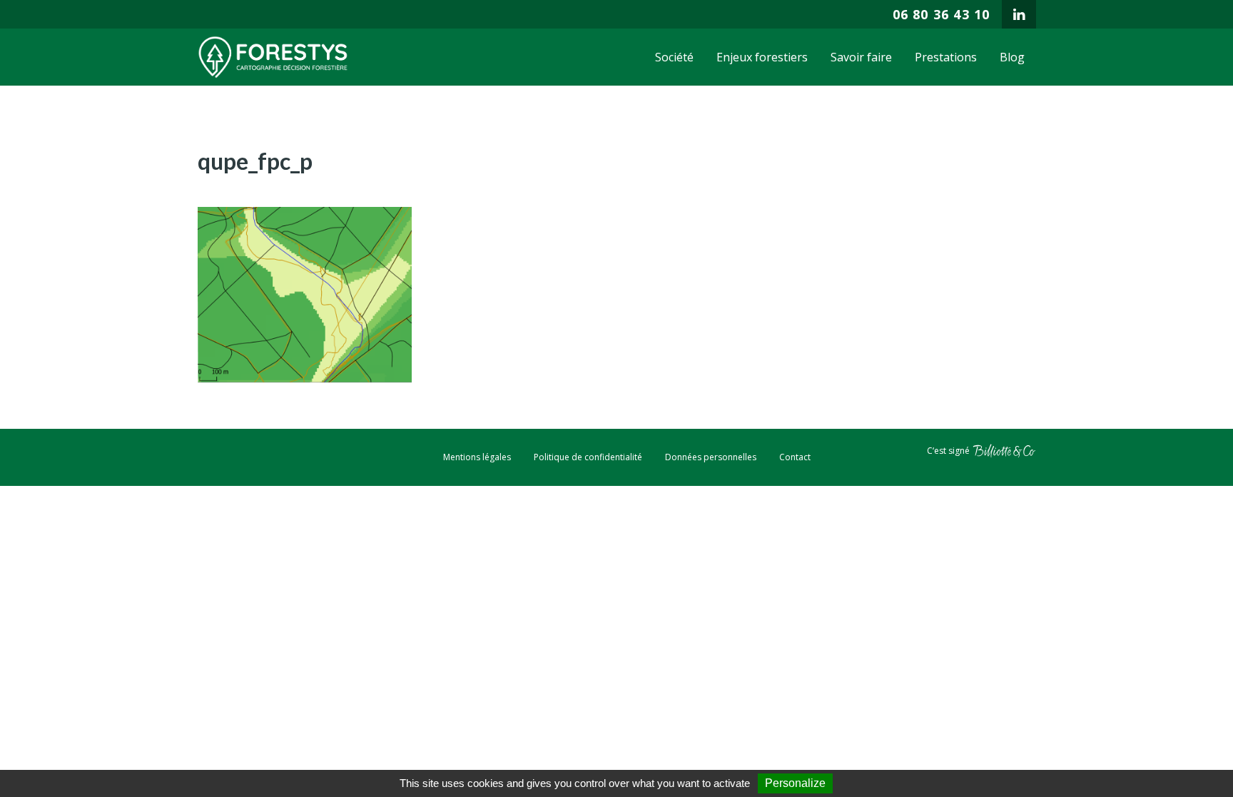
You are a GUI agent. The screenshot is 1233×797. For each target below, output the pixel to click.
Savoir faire (861, 57)
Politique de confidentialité (588, 457)
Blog (1012, 57)
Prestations (946, 57)
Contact (795, 457)
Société (674, 57)
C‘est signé (949, 451)
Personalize (795, 783)
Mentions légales (477, 457)
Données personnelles (710, 457)
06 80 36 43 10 (941, 14)
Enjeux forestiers (762, 57)
